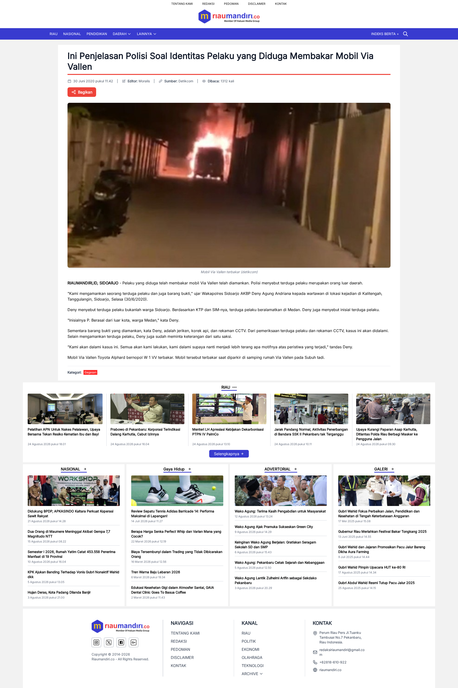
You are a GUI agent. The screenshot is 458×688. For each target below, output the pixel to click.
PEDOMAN (231, 2)
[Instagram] (96, 642)
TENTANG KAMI (182, 2)
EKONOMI (250, 649)
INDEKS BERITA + (385, 34)
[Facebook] (121, 642)
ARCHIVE (250, 673)
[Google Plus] (133, 642)
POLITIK (249, 641)
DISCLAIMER (256, 2)
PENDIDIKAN (97, 34)
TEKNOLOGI (253, 665)
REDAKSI (208, 2)
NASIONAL (72, 34)
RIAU (53, 34)
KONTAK (281, 2)
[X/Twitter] (109, 642)
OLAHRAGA (252, 657)
